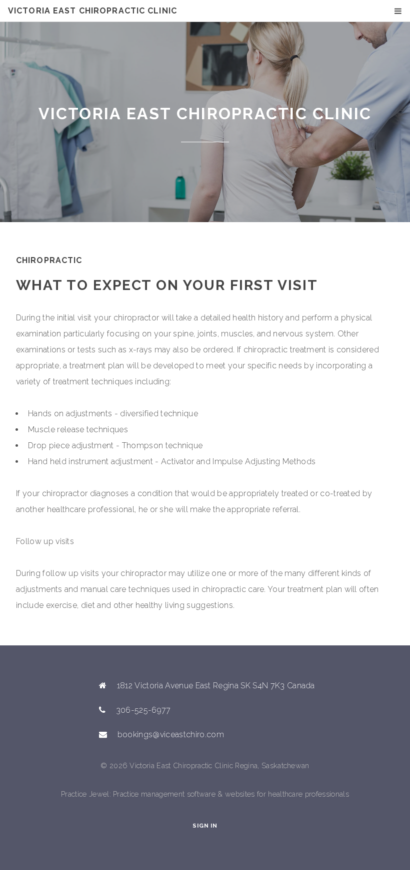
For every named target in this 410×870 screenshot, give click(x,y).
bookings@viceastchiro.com (171, 734)
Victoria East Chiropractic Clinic (92, 10)
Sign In (205, 825)
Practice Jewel (85, 794)
